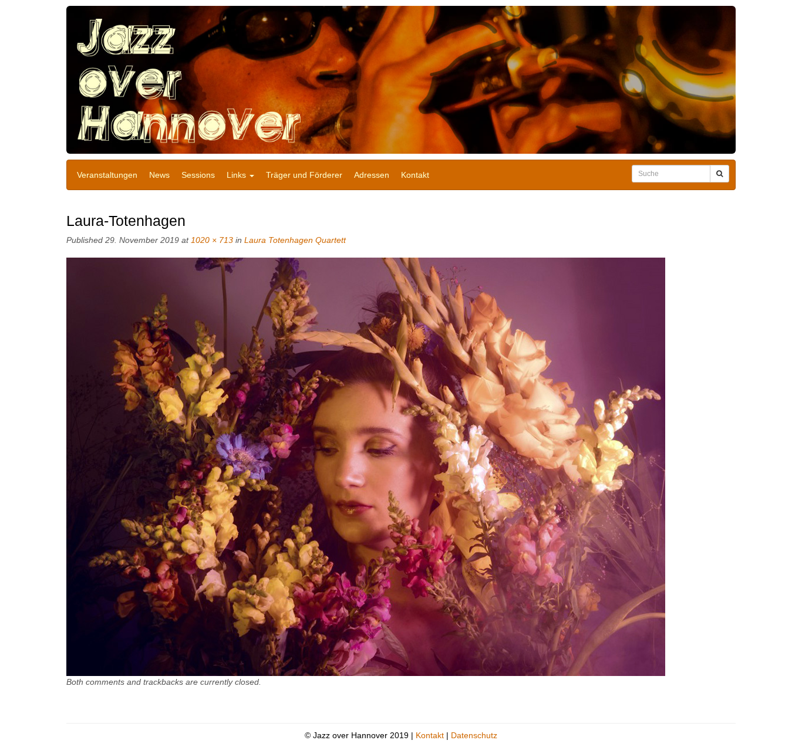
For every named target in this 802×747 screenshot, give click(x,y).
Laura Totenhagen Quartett (295, 240)
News (159, 175)
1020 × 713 (212, 240)
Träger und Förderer (304, 175)
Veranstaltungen (107, 175)
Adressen (371, 175)
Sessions (198, 175)
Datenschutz (474, 735)
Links (237, 175)
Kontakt (415, 175)
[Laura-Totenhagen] (365, 466)
